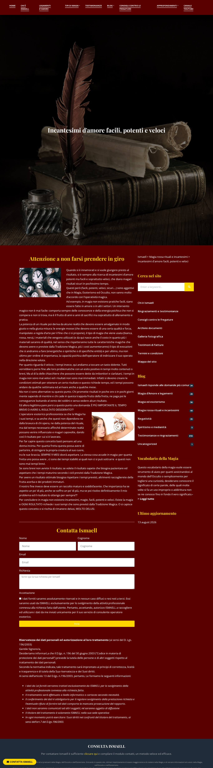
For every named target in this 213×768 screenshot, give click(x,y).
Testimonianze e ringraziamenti (158, 435)
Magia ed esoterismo (151, 402)
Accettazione (27, 593)
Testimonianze (93, 5)
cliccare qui (91, 754)
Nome (23, 538)
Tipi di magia (72, 5)
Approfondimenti (167, 5)
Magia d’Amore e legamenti (155, 393)
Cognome (84, 538)
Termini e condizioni (150, 353)
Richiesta (24, 570)
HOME (12, 5)
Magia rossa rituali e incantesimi (158, 410)
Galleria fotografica (150, 336)
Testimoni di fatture (151, 345)
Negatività (144, 418)
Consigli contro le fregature (130, 7)
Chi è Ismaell (25, 7)
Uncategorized (147, 444)
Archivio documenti (150, 328)
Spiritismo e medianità (152, 427)
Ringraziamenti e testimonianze (158, 311)
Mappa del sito (147, 361)
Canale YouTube (188, 7)
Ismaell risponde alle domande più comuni (164, 385)
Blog (110, 5)
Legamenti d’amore (45, 7)
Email (22, 554)
